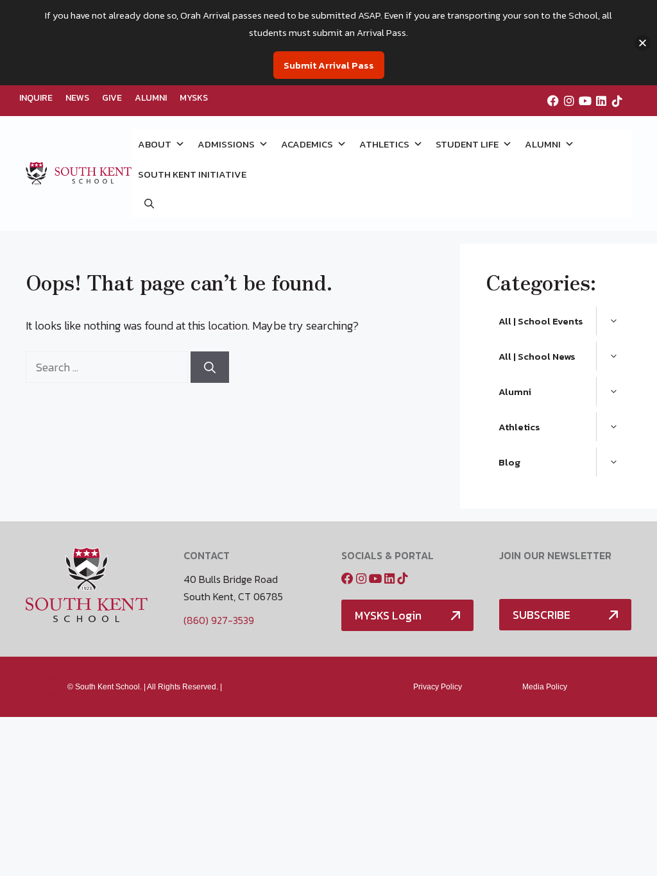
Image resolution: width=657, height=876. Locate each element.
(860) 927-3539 (218, 620)
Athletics (519, 426)
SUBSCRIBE (541, 614)
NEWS (77, 98)
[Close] (643, 43)
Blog (509, 462)
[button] (149, 203)
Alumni (515, 391)
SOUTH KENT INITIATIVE (192, 174)
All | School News (537, 356)
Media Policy (544, 686)
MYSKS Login (388, 615)
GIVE (112, 98)
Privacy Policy (437, 686)
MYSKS (194, 98)
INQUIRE (36, 98)
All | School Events (541, 321)
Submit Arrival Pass (329, 65)
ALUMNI (151, 98)
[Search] (210, 367)
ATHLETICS (384, 144)
